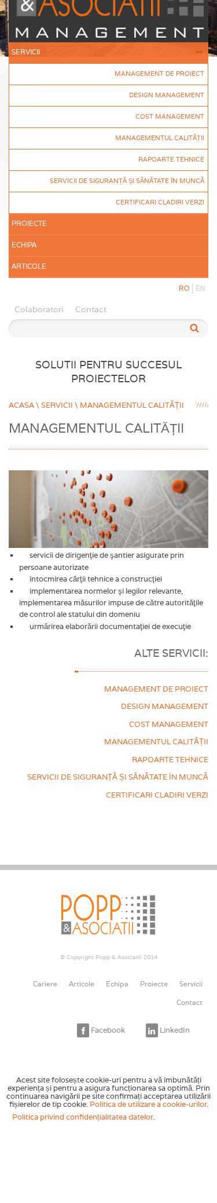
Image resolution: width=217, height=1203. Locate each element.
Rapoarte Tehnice (171, 159)
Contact (90, 309)
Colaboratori (39, 309)
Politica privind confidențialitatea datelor (82, 1116)
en (200, 288)
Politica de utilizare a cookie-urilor (148, 1104)
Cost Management (169, 116)
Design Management (166, 95)
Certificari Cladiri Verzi (160, 202)
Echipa (24, 245)
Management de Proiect (159, 74)
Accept (183, 1117)
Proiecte (29, 223)
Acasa (21, 405)
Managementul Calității (159, 138)
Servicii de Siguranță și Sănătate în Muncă (127, 181)
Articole (29, 266)
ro (184, 288)
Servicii (26, 52)
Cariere (45, 984)
